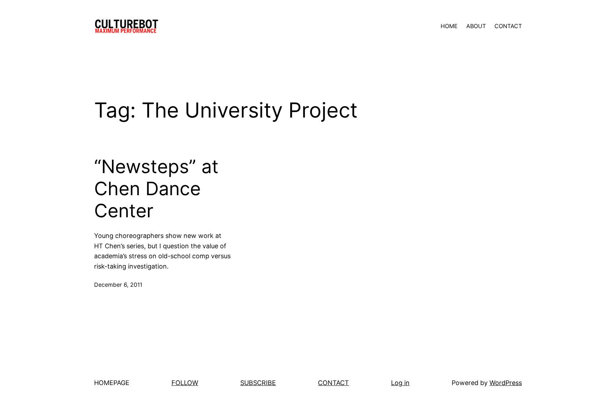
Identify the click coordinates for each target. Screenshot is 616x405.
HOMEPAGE (111, 382)
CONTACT (333, 382)
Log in (400, 382)
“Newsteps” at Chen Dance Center (156, 189)
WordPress (505, 382)
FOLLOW (184, 382)
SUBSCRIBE (258, 382)
